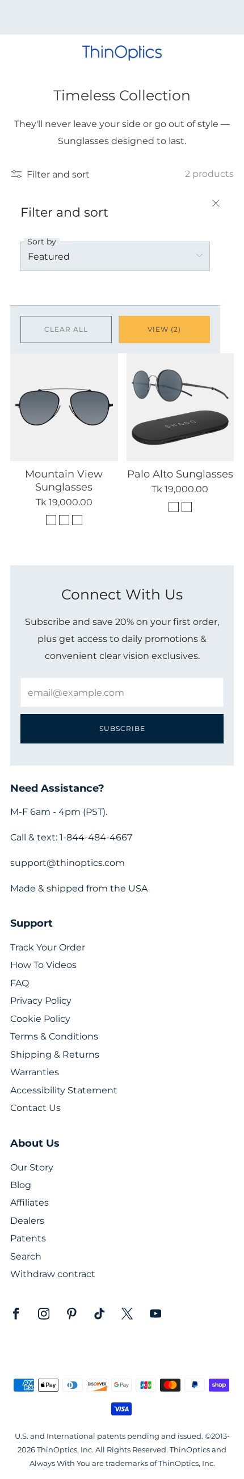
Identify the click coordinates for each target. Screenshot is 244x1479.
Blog (20, 1185)
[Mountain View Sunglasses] (64, 407)
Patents (28, 1238)
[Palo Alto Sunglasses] (180, 407)
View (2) (164, 329)
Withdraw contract (52, 1274)
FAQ (19, 983)
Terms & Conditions (54, 1036)
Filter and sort (58, 174)
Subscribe (122, 728)
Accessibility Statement (63, 1090)
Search (25, 1256)
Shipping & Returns (54, 1054)
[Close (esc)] (215, 204)
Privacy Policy (40, 1000)
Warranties (34, 1072)
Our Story (31, 1167)
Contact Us (35, 1107)
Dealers (27, 1220)
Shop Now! (141, 21)
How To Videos (43, 965)
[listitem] (122, 17)
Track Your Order (47, 947)
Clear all (66, 329)
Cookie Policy (40, 1018)
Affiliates (29, 1202)
